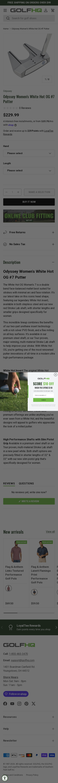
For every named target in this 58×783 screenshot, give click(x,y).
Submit (43, 400)
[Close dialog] (55, 374)
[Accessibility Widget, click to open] (5, 778)
